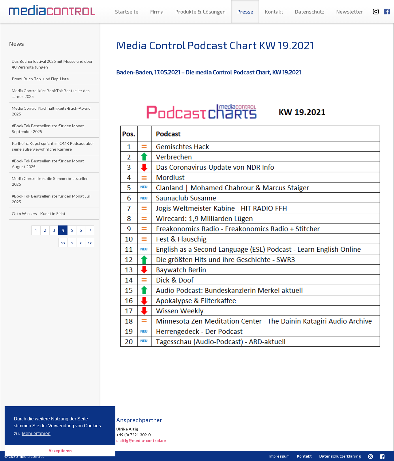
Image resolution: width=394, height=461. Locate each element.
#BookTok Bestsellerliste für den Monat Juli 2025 (51, 198)
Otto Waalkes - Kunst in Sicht (38, 213)
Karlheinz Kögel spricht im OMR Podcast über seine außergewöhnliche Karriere (53, 146)
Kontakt (274, 11)
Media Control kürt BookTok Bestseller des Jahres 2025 (51, 93)
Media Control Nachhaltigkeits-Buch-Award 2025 (51, 111)
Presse (245, 11)
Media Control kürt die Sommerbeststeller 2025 (50, 181)
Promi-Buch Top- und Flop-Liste (40, 78)
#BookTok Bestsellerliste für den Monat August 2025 (48, 163)
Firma (157, 11)
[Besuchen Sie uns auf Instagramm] (374, 8)
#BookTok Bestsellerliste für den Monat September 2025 (48, 128)
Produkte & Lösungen (200, 11)
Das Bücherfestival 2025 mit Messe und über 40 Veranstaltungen (52, 64)
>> (89, 242)
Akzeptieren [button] (60, 450)
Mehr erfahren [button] (36, 433)
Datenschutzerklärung (340, 456)
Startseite (126, 11)
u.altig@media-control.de (141, 440)
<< (63, 242)
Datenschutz (309, 11)
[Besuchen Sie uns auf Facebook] (387, 8)
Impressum (279, 456)
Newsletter (349, 11)
